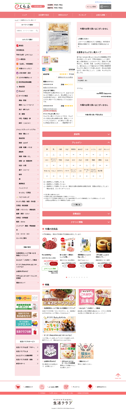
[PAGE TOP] (118, 376)
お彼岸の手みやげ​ (22, 271)
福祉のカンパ (20, 282)
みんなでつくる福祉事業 (25, 356)
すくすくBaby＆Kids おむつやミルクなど (26, 266)
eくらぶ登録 (91, 6)
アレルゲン (79, 143)
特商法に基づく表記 (67, 393)
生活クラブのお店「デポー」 (25, 347)
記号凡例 (72, 69)
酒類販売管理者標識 (83, 393)
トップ (16, 20)
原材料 (81, 134)
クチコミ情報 (80, 222)
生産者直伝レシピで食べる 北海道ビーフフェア (26, 254)
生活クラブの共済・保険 (25, 360)
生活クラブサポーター (50, 87)
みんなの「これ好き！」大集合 (26, 260)
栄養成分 (81, 214)
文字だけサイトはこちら (103, 2)
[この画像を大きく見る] (46, 60)
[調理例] (54, 60)
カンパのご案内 (21, 238)
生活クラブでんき (25, 351)
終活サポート (25, 364)
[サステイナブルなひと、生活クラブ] (63, 404)
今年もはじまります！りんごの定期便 (26, 277)
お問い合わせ (53, 393)
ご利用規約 (42, 393)
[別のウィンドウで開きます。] (27, 309)
